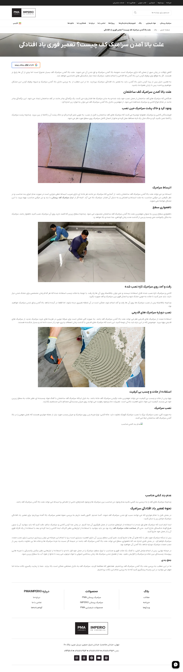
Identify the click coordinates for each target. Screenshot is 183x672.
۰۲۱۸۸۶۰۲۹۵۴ (80, 651)
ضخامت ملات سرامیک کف (124, 528)
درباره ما (36, 597)
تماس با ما (37, 602)
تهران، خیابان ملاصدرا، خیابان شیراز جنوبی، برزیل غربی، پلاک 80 (91, 644)
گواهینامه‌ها (36, 607)
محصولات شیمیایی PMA (91, 607)
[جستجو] (135, 12)
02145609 (68, 651)
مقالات (146, 597)
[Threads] (84, 658)
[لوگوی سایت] (24, 12)
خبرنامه (146, 602)
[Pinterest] (91, 658)
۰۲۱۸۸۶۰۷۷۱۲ (94, 651)
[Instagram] (76, 658)
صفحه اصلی (165, 30)
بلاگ (155, 30)
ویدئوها (146, 607)
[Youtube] (99, 658)
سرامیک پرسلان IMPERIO (91, 602)
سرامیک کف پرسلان (60, 197)
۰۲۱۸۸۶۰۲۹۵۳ (108, 651)
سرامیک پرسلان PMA (91, 597)
